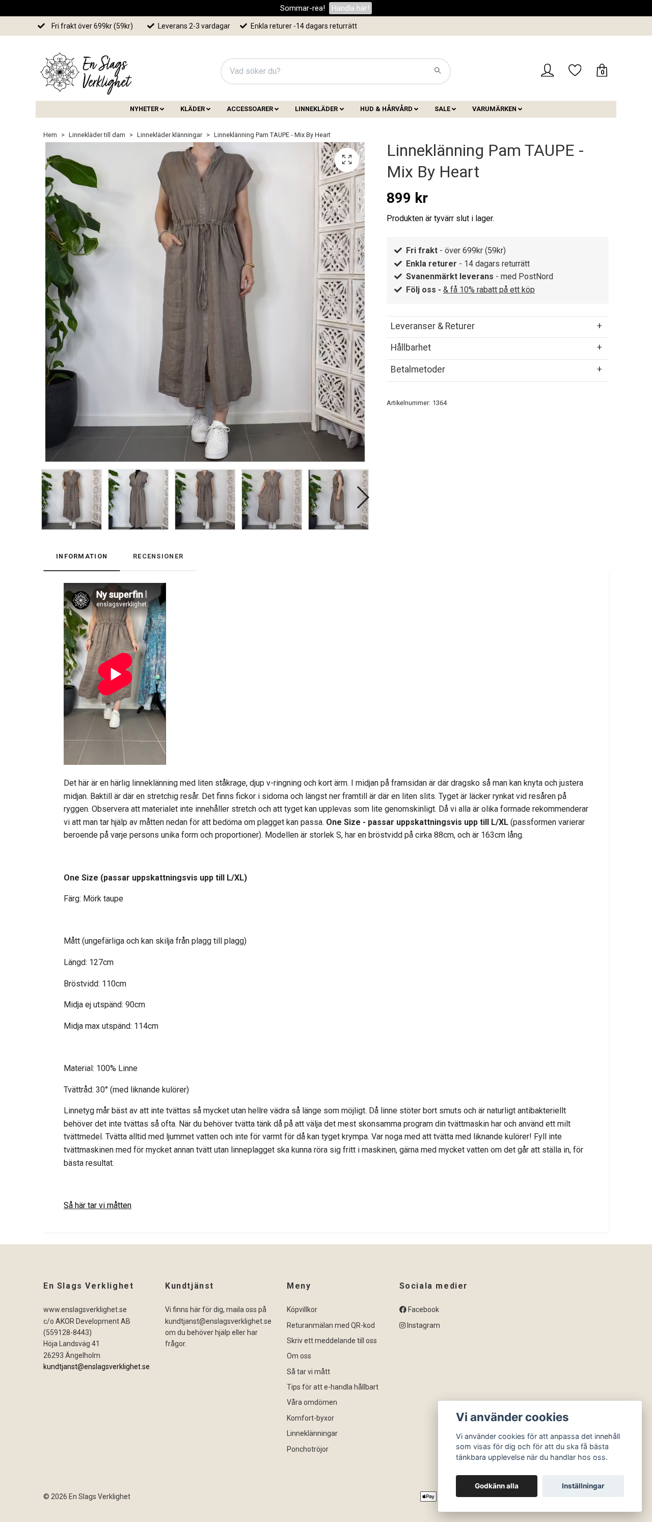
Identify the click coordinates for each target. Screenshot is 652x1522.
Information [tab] (81, 556)
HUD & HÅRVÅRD (386, 109)
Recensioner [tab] (158, 556)
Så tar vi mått (308, 1372)
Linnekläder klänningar (169, 135)
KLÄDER (192, 109)
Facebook (422, 1309)
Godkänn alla (497, 1486)
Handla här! (350, 8)
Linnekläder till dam (97, 135)
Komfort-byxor (310, 1418)
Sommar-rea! (302, 8)
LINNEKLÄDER (316, 109)
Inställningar (583, 1486)
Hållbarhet (411, 347)
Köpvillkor (302, 1309)
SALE (442, 109)
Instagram (422, 1325)
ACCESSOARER (250, 109)
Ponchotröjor (308, 1449)
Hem (50, 135)
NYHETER (144, 109)
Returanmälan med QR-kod (331, 1325)
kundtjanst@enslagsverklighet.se (96, 1367)
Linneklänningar (312, 1433)
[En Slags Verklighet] (87, 71)
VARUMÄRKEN (494, 109)
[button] (362, 497)
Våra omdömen (312, 1402)
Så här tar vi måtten (97, 1205)
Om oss (299, 1356)
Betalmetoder (418, 369)
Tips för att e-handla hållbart (332, 1387)
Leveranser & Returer (433, 326)
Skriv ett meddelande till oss (332, 1341)
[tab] (498, 326)
